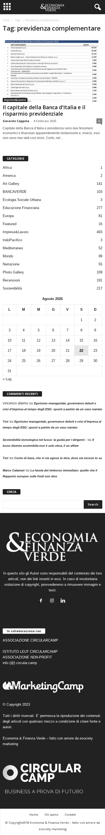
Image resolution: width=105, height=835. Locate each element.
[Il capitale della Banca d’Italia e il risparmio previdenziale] (52, 70)
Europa (8, 216)
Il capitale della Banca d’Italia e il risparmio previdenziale (44, 110)
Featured (9, 224)
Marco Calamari (13, 470)
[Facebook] (42, 601)
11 (23, 340)
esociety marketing (52, 829)
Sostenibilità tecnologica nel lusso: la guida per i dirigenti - (44, 439)
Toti (5, 421)
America (9, 176)
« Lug (7, 379)
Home (6, 20)
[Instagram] (53, 601)
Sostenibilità (12, 288)
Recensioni (11, 280)
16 (95, 340)
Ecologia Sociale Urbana (22, 200)
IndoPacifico (12, 240)
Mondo (8, 256)
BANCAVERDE (15, 192)
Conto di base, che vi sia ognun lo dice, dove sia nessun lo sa (58, 458)
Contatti (70, 814)
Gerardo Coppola (16, 121)
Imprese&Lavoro (15, 100)
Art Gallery (11, 184)
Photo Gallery (13, 272)
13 (53, 340)
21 (67, 351)
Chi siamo (51, 814)
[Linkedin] (64, 601)
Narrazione (11, 264)
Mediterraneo (13, 248)
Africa (7, 168)
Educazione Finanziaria (21, 208)
